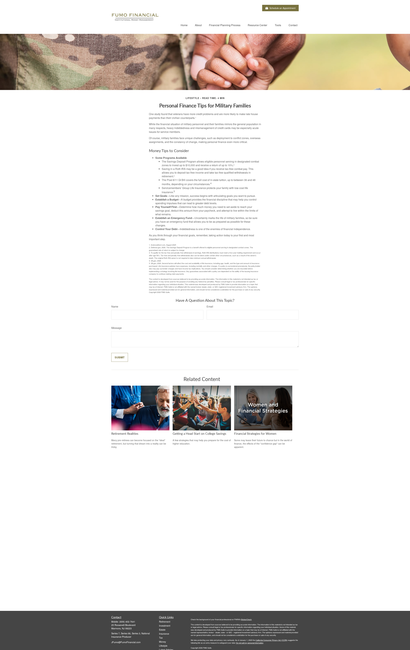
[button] (184, 25)
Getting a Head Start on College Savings (199, 433)
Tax (161, 637)
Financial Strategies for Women (255, 433)
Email (210, 306)
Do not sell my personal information (249, 642)
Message (116, 328)
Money (162, 641)
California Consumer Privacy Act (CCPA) (271, 640)
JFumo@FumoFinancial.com (126, 642)
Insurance (164, 633)
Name (114, 306)
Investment (164, 625)
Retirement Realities (124, 433)
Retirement (164, 621)
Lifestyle (163, 645)
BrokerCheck (246, 619)
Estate (162, 629)
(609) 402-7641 (127, 621)
